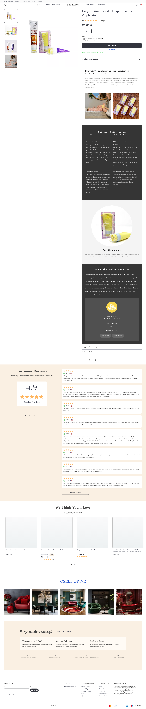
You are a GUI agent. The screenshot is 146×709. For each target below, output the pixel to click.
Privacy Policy (26, 1)
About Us (11, 1)
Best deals (56, 5)
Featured (101, 5)
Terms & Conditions (37, 1)
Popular (47, 5)
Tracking (83, 693)
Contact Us (18, 1)
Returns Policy (84, 689)
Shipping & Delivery (86, 691)
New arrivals (90, 5)
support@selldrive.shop (70, 686)
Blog (5, 1)
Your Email (9, 690)
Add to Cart (112, 45)
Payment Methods (85, 686)
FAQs (82, 696)
